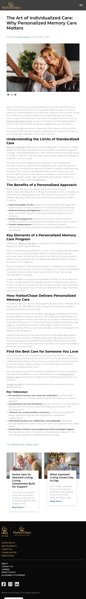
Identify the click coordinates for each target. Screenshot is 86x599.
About (5, 564)
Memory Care (18, 444)
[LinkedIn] (17, 584)
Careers (6, 569)
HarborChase (23, 37)
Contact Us (7, 567)
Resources (8, 556)
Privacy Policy (9, 572)
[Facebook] (4, 584)
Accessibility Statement (13, 575)
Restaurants (9, 546)
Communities (9, 552)
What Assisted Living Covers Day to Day (62, 477)
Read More (17, 507)
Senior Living (32, 444)
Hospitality (8, 543)
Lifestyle (7, 549)
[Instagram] (10, 584)
